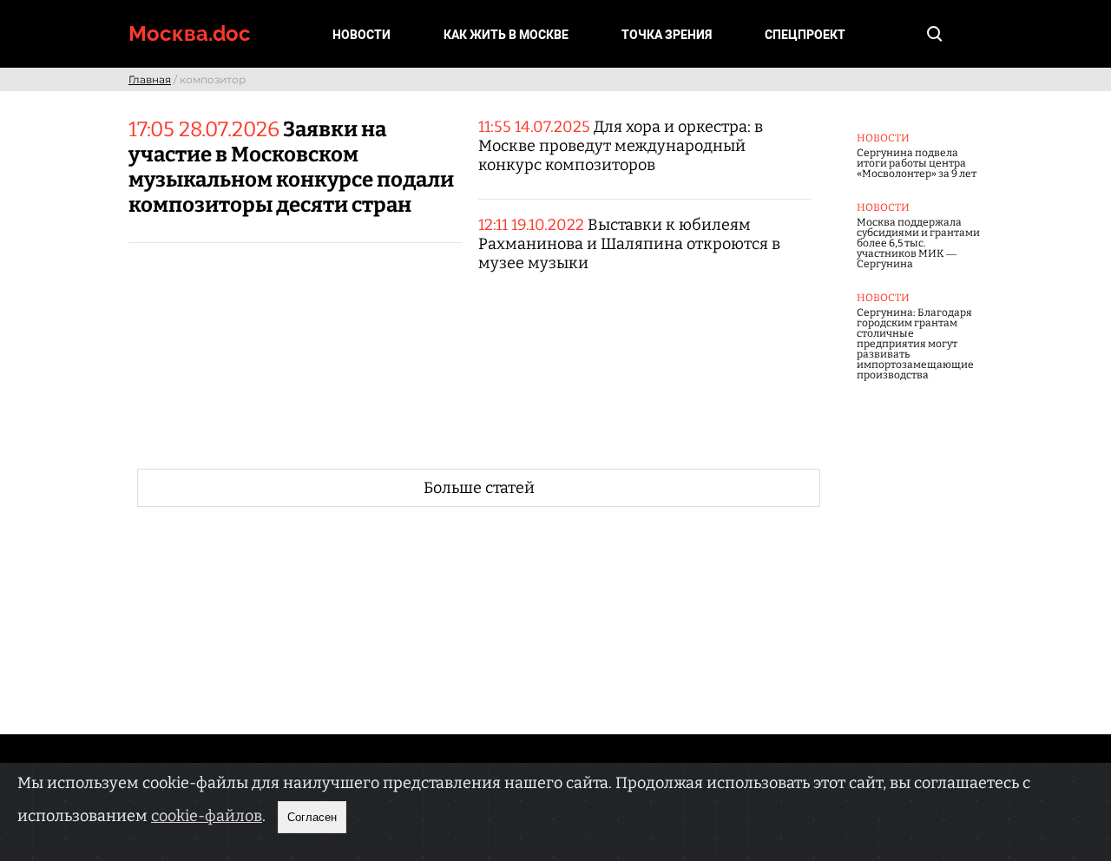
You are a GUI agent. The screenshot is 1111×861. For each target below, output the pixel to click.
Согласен (312, 817)
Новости (361, 35)
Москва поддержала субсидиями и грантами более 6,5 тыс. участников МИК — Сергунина (918, 243)
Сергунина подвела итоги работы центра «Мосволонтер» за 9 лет (916, 163)
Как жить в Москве (506, 35)
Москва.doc (189, 33)
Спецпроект (805, 35)
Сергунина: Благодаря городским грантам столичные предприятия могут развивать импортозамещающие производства (915, 343)
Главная (149, 79)
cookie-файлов (206, 815)
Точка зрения (666, 35)
